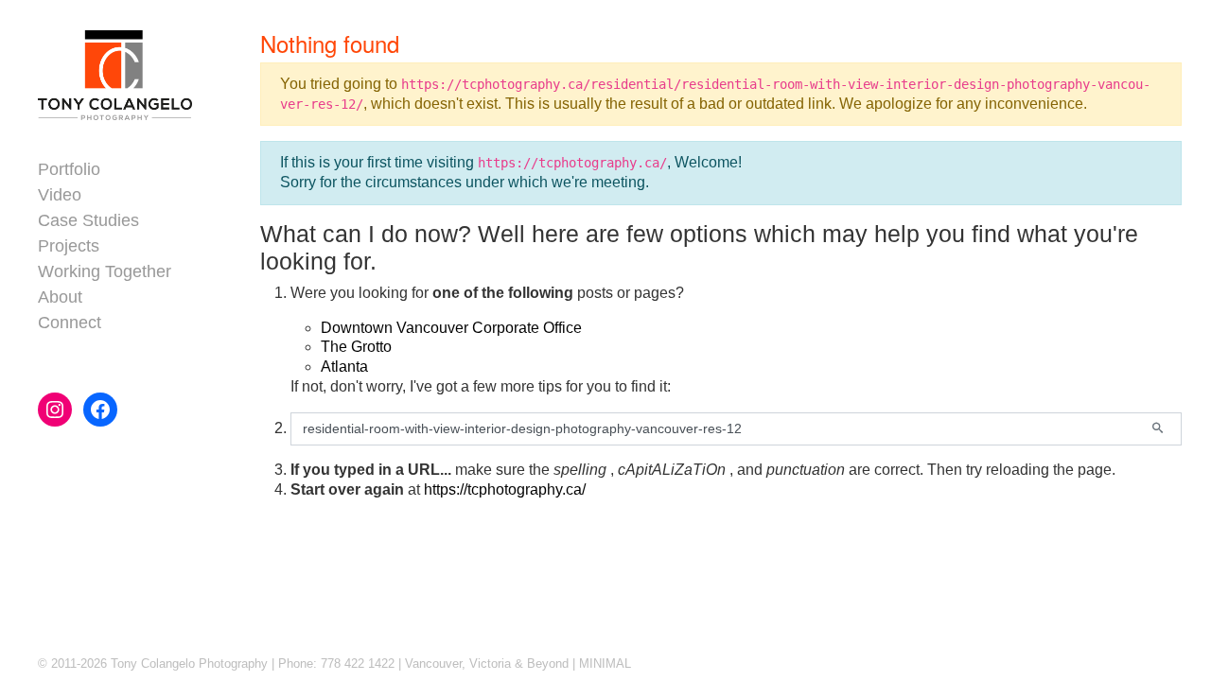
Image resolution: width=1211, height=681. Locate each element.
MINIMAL (605, 663)
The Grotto (356, 347)
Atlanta (344, 366)
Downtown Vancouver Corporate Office (451, 328)
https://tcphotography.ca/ (505, 489)
